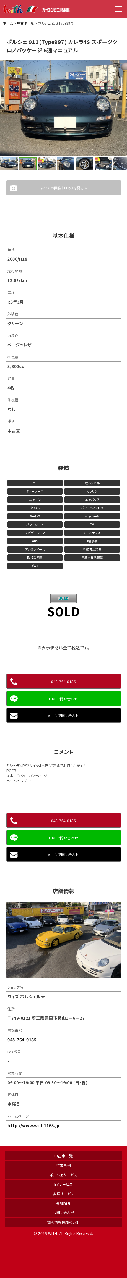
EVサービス (63, 1184)
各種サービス (63, 1193)
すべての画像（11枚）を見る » (63, 187)
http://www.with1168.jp (33, 1125)
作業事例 (63, 1165)
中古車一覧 (25, 23)
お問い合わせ (63, 1212)
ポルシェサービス (63, 1174)
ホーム (8, 23)
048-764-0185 (63, 681)
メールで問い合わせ (63, 715)
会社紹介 (63, 1203)
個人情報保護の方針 (63, 1221)
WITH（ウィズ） (37, 8)
